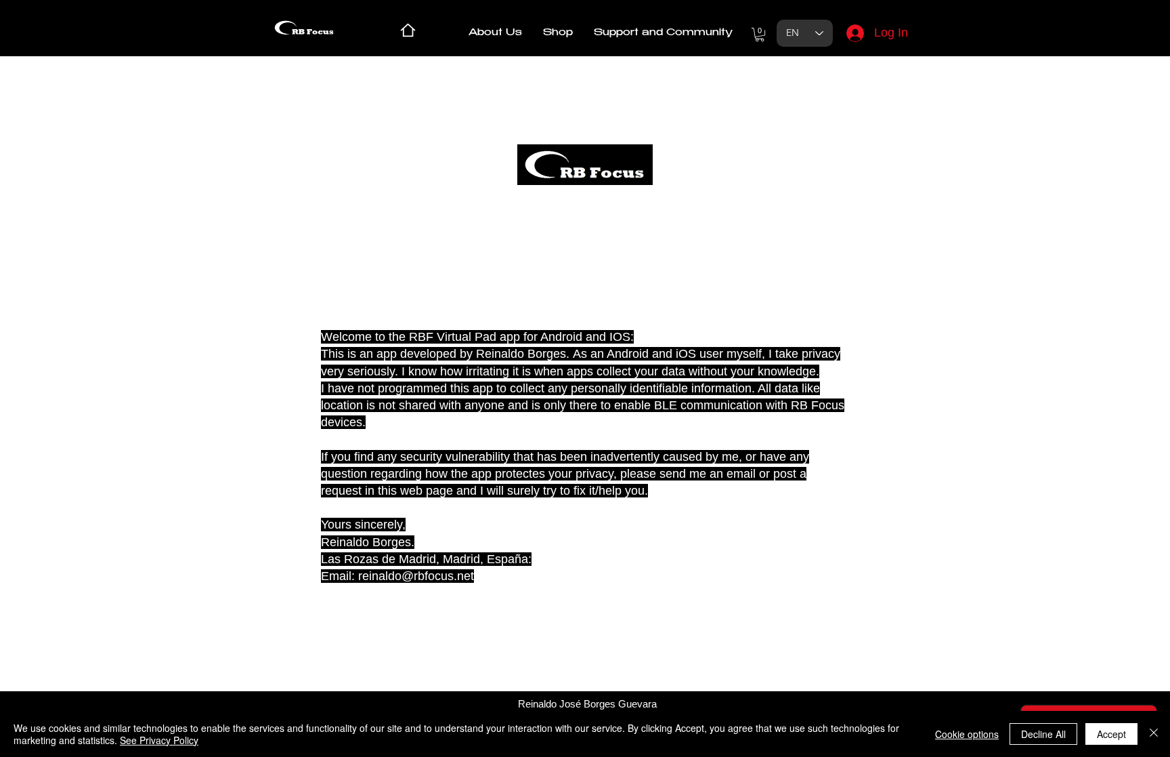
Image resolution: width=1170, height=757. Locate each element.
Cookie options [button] (967, 734)
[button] (558, 33)
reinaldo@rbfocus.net (416, 576)
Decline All (1043, 734)
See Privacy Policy (159, 740)
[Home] (408, 30)
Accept (1111, 734)
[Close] (1154, 734)
